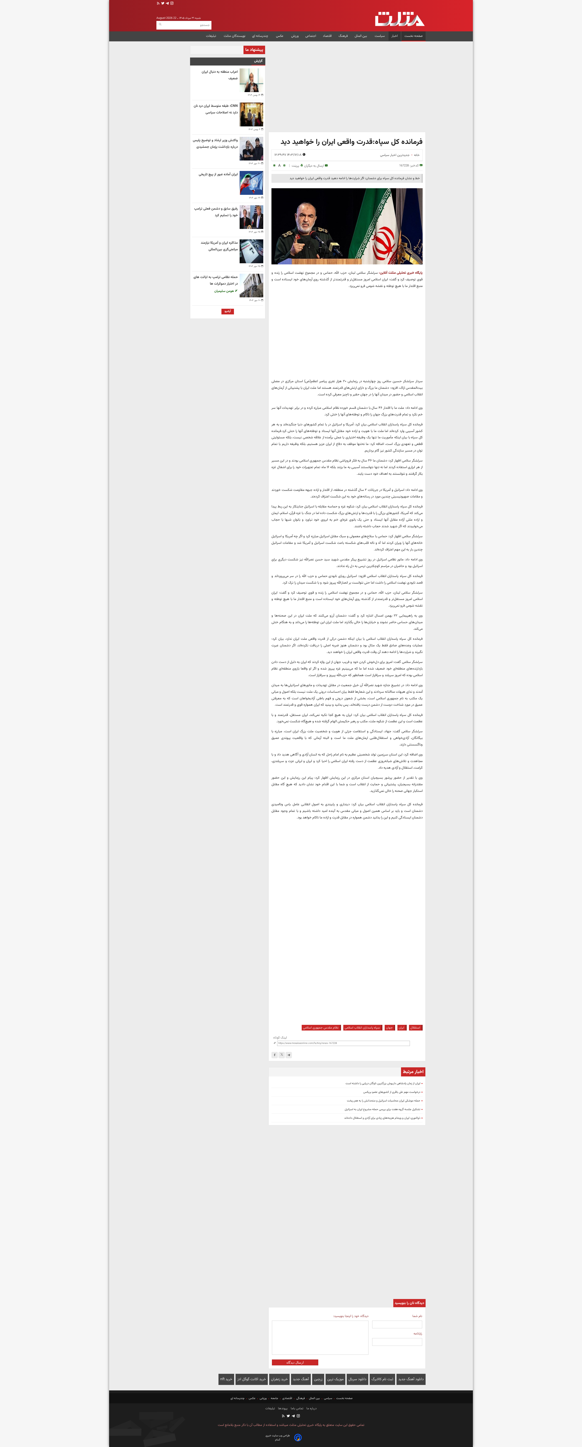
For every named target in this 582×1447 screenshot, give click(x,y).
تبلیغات (211, 36)
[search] (160, 24)
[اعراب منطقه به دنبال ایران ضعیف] (251, 80)
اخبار (394, 36)
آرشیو (228, 311)
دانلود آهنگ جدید (411, 1379)
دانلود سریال (357, 1379)
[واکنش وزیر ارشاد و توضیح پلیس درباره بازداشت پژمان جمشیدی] (251, 148)
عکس (280, 36)
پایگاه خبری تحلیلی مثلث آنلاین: (401, 273)
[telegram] (167, 4)
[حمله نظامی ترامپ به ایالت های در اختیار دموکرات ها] (251, 285)
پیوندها (282, 1408)
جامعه (274, 1398)
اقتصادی (287, 1398)
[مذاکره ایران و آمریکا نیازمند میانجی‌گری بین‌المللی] (251, 251)
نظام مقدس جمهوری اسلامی (321, 1027)
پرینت (295, 165)
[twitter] (162, 4)
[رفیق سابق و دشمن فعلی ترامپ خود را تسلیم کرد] (251, 217)
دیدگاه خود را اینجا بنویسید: (350, 1316)
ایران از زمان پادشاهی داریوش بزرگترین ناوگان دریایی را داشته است (383, 1083)
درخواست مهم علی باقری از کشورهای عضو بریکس (391, 1092)
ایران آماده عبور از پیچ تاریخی (218, 174)
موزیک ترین (335, 1379)
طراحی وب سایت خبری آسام (278, 1438)
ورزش (295, 36)
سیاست (380, 36)
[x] (281, 1055)
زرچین (318, 1379)
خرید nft (226, 1379)
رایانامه (418, 1333)
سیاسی (328, 1398)
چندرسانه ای (260, 36)
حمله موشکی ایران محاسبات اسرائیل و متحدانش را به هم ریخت (383, 1100)
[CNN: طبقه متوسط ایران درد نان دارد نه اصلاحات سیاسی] (251, 114)
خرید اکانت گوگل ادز (251, 1379)
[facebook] (274, 1055)
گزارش (258, 61)
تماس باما (296, 1408)
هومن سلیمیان (224, 291)
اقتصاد (327, 36)
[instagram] (171, 4)
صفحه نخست (413, 36)
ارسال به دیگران (314, 165)
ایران (401, 1027)
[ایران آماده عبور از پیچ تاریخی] (251, 183)
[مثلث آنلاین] (400, 19)
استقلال (415, 1027)
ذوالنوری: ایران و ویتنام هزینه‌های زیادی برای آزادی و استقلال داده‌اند (382, 1118)
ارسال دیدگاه (295, 1362)
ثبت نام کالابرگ (382, 1379)
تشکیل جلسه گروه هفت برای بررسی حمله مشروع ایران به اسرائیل (382, 1109)
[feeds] (158, 4)
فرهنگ (343, 36)
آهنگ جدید (301, 1379)
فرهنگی (301, 1398)
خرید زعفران (279, 1379)
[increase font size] (284, 166)
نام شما (417, 1316)
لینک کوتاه (280, 1037)
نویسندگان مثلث (234, 36)
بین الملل (361, 36)
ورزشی (263, 1398)
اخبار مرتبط (413, 1072)
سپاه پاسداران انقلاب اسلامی (362, 1027)
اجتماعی (310, 36)
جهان (389, 1027)
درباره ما (311, 1408)
